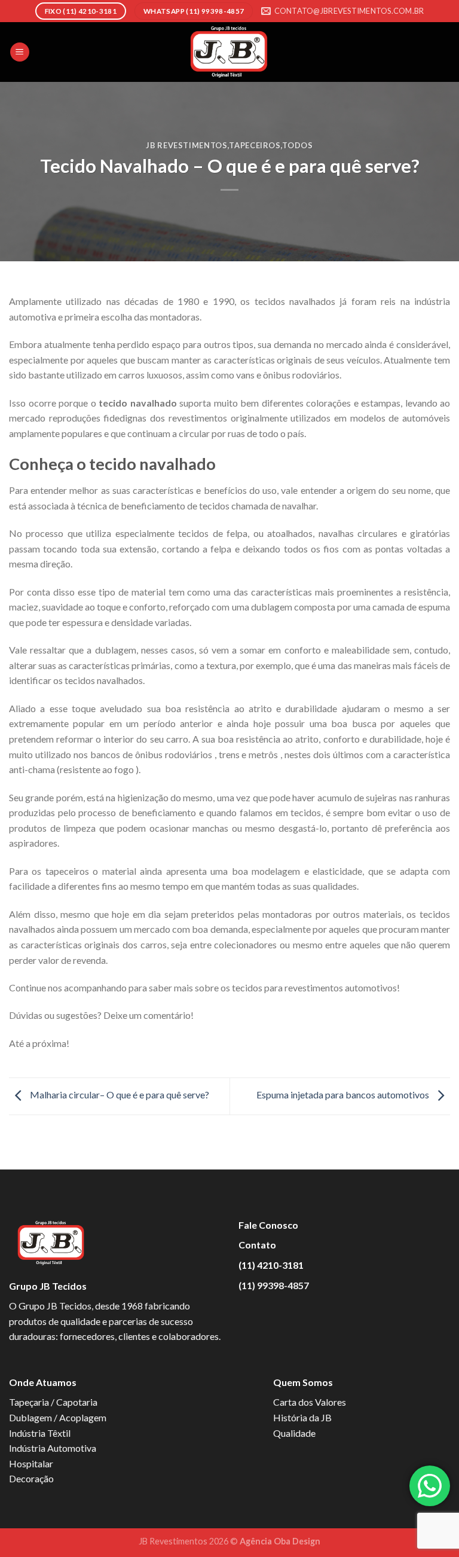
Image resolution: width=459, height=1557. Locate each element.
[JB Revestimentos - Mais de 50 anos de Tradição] (229, 52)
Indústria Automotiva (52, 1448)
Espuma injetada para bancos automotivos (343, 1095)
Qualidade (294, 1433)
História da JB (302, 1417)
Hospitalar (31, 1463)
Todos (297, 145)
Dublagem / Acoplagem (57, 1417)
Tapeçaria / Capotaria (53, 1402)
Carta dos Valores (309, 1402)
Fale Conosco (268, 1225)
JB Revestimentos (186, 145)
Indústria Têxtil (40, 1433)
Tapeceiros (254, 145)
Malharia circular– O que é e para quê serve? (118, 1095)
